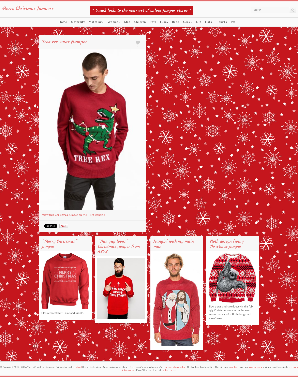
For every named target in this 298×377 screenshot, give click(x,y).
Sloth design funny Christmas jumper (226, 244)
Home (63, 22)
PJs (233, 22)
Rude (175, 22)
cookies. (234, 366)
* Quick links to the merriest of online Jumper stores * (141, 10)
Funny (164, 22)
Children (140, 22)
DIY (198, 22)
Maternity (78, 22)
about (79, 366)
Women (114, 22)
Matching (96, 22)
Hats (208, 22)
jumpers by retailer (175, 366)
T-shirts (221, 22)
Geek (187, 22)
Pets (153, 22)
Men (127, 22)
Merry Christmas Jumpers (28, 8)
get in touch (169, 370)
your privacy (255, 366)
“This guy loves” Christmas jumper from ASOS (119, 246)
